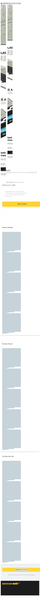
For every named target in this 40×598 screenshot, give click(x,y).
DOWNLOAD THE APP (21, 569)
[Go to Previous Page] (2, 3)
